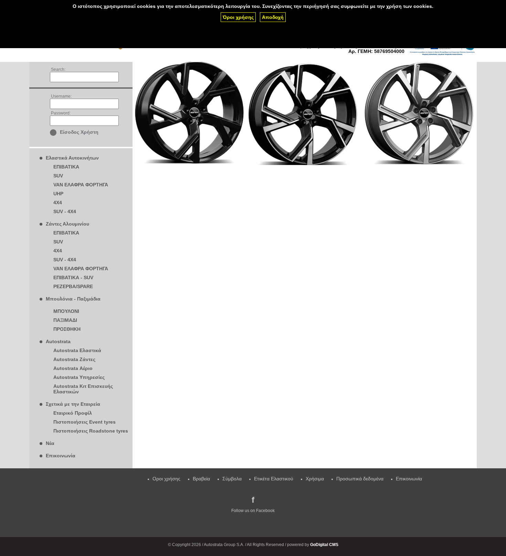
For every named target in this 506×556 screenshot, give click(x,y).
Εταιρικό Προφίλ (72, 413)
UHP (58, 193)
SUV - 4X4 (64, 211)
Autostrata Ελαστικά (77, 350)
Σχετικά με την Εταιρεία (73, 404)
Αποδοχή (273, 17)
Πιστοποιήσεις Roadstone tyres (90, 431)
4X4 (57, 202)
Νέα (50, 443)
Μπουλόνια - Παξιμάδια (73, 299)
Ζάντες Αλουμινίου (67, 224)
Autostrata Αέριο (73, 368)
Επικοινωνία (60, 455)
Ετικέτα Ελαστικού (273, 478)
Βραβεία (201, 478)
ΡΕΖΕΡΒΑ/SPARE (73, 286)
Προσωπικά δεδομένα (359, 478)
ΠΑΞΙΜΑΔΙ (65, 320)
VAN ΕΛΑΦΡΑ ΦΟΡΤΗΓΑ (80, 184)
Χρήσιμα (315, 478)
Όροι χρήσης (238, 17)
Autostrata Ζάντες (74, 359)
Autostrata (58, 341)
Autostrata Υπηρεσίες (79, 377)
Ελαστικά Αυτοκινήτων (72, 158)
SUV (58, 175)
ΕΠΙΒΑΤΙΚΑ (66, 167)
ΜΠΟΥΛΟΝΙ (66, 311)
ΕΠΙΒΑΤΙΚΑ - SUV (73, 277)
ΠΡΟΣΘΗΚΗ (67, 329)
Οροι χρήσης (166, 478)
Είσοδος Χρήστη (79, 132)
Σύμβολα (232, 478)
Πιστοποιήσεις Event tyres (84, 422)
